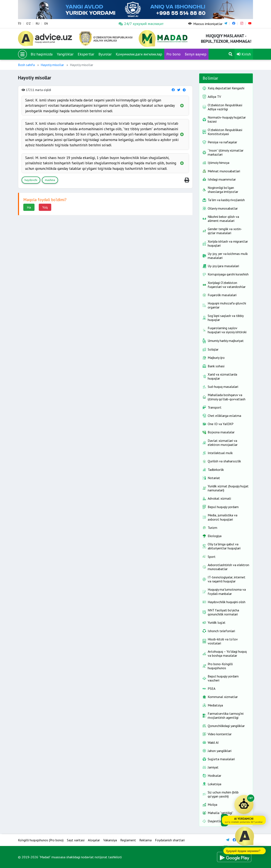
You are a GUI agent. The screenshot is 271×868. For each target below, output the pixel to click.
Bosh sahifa (26, 65)
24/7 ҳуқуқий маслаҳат (144, 23)
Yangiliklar (65, 54)
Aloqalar (94, 840)
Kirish (246, 54)
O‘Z (28, 23)
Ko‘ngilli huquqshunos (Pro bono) (41, 840)
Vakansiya (110, 840)
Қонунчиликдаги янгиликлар (139, 54)
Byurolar (105, 54)
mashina (50, 180)
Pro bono (173, 54)
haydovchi (31, 180)
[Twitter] (178, 90)
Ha (29, 207)
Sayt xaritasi (75, 840)
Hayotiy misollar (52, 65)
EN (46, 23)
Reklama (145, 840)
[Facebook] (173, 90)
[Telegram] (184, 90)
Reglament (128, 840)
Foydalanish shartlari (170, 840)
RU (37, 23)
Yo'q (45, 207)
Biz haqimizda (42, 54)
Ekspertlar (86, 54)
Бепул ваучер (195, 54)
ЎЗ (19, 23)
